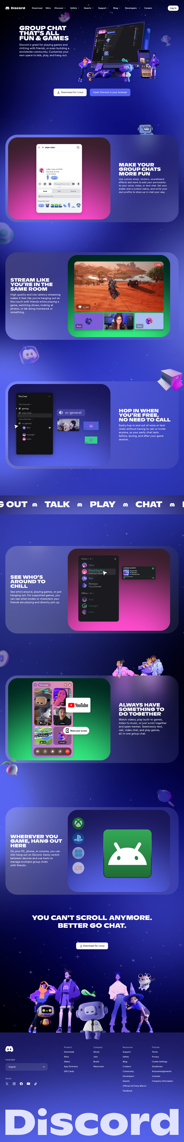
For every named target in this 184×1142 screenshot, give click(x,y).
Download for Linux (72, 92)
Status (67, 1062)
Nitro (49, 8)
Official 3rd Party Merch (134, 1086)
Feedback (127, 1091)
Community (128, 1071)
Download (37, 8)
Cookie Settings (159, 1062)
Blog (125, 1062)
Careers (149, 8)
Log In (173, 8)
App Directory (71, 1066)
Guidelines (157, 1066)
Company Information (162, 1081)
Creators (127, 1066)
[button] (60, 8)
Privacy (155, 1057)
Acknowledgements (161, 1071)
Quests (126, 1081)
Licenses (156, 1076)
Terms (155, 1052)
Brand (96, 1062)
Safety (126, 1057)
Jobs (95, 1057)
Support (127, 1052)
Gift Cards (69, 1071)
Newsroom (98, 1066)
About (96, 1052)
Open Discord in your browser (110, 92)
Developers (128, 1076)
